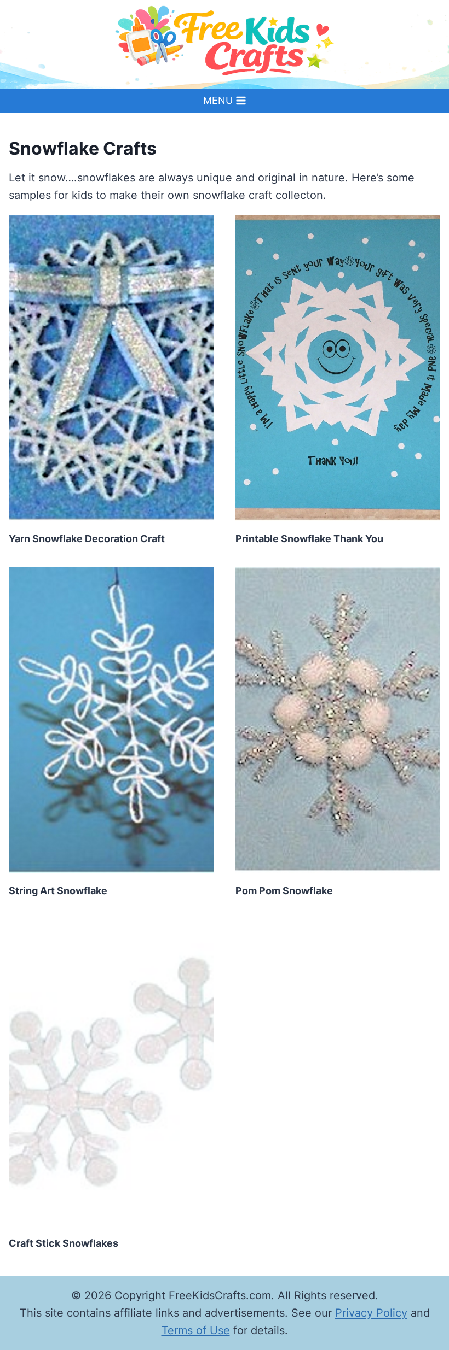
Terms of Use (196, 1330)
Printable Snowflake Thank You (309, 538)
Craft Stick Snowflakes (63, 1243)
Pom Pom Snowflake (284, 890)
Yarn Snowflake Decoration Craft (87, 538)
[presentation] (111, 368)
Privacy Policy (371, 1312)
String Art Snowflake (58, 890)
